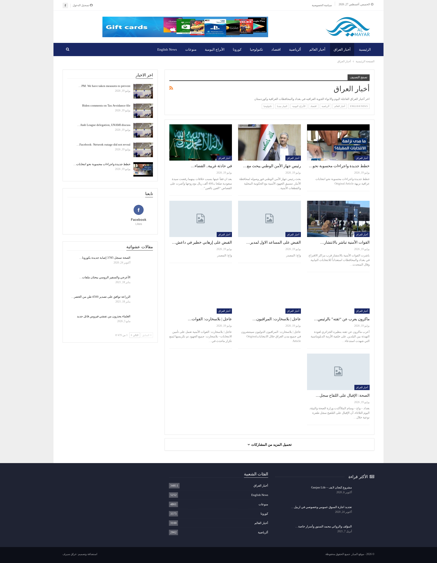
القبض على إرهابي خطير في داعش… (202, 242)
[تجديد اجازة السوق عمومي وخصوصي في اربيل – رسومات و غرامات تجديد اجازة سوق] (364, 512)
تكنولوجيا (256, 49)
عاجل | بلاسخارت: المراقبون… (276, 319)
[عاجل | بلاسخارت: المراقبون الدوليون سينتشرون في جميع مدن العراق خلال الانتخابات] (269, 295)
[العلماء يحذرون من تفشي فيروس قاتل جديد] (143, 321)
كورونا (237, 49)
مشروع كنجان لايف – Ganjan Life (331, 487)
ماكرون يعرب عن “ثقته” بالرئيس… (342, 319)
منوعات (190, 49)
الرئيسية (365, 49)
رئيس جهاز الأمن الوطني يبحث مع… (272, 166)
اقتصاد (276, 49)
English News (167, 49)
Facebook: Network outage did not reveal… (103, 144)
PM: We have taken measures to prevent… (104, 86)
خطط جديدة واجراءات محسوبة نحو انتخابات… (101, 164)
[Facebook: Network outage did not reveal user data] (143, 150)
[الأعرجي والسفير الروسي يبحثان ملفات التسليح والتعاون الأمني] (143, 282)
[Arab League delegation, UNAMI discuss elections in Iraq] (143, 130)
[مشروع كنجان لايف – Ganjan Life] (364, 492)
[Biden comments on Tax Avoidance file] (143, 111)
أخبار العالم (317, 49)
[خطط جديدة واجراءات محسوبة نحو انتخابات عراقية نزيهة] (338, 142)
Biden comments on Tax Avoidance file (106, 105)
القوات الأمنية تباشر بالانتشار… (345, 242)
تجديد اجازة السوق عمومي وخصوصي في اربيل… (321, 507)
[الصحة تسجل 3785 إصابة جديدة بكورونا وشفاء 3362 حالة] (143, 263)
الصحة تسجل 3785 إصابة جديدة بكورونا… (104, 257)
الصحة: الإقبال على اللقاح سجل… (343, 395)
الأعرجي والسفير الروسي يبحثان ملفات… (104, 277)
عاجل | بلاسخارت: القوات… (210, 319)
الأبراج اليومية (214, 49)
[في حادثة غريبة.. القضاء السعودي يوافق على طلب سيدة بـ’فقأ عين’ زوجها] (200, 142)
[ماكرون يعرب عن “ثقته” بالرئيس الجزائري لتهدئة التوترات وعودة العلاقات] (338, 295)
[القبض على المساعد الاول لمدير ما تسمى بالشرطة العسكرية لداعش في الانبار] (269, 219)
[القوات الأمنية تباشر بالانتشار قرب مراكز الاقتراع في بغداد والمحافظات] (338, 219)
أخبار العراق (342, 49)
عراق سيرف (70, 554)
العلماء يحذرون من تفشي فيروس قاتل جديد (103, 316)
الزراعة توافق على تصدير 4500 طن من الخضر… (100, 296)
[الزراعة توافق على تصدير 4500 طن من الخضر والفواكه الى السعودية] (143, 302)
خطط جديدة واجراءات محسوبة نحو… (339, 166)
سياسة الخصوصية (322, 5)
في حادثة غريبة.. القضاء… (211, 166)
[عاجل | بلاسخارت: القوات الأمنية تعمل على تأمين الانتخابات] (200, 295)
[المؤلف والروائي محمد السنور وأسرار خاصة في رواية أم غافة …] (364, 531)
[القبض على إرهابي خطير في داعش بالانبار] (200, 219)
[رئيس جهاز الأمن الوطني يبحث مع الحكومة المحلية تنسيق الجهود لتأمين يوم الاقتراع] (269, 142)
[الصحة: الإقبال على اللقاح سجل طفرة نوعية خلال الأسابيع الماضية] (338, 372)
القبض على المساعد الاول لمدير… (273, 242)
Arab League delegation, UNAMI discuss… (103, 125)
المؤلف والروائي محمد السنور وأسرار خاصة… (323, 526)
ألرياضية (295, 49)
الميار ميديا (282, 106)
